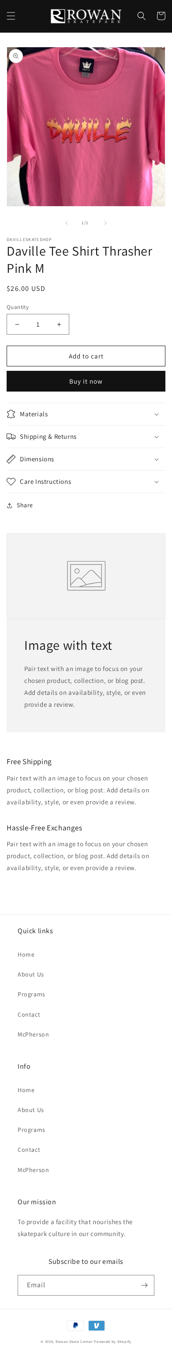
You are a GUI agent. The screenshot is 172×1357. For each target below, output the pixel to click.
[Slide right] (105, 223)
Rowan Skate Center (74, 1341)
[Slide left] (66, 223)
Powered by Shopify (112, 1341)
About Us (31, 974)
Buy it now (86, 381)
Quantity (18, 307)
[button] (11, 16)
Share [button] (25, 505)
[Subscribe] (144, 1285)
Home (26, 954)
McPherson (33, 1034)
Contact (29, 1014)
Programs (31, 994)
